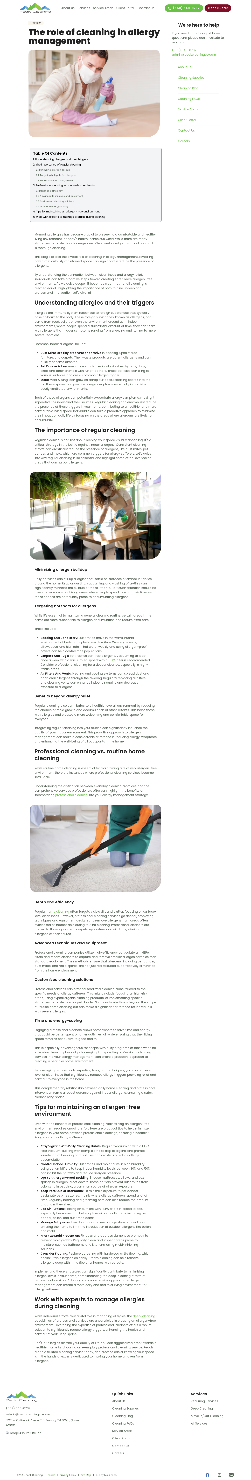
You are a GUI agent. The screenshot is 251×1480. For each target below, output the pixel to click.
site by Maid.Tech (106, 1475)
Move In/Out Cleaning (207, 1416)
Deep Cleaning (202, 1408)
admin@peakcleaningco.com (194, 55)
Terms (51, 1475)
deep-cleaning (144, 1316)
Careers (184, 141)
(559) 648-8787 (186, 8)
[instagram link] (219, 1475)
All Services (199, 1423)
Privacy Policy (68, 1475)
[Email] (231, 1475)
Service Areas (103, 8)
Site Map (86, 1475)
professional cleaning (71, 795)
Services (84, 8)
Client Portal (125, 8)
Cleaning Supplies (191, 78)
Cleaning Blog (188, 88)
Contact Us (145, 8)
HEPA (112, 660)
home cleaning (58, 912)
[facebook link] (208, 1475)
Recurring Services (204, 1401)
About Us (68, 8)
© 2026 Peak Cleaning (30, 1475)
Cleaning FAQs (189, 99)
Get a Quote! (218, 8)
